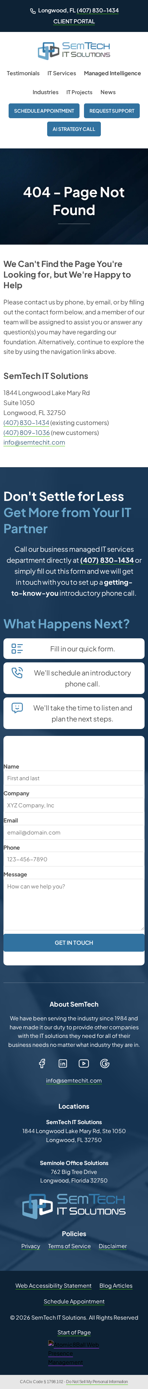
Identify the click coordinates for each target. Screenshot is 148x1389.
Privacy (30, 1246)
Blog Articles (116, 1285)
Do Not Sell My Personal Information (97, 1381)
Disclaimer (113, 1246)
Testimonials (23, 73)
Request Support (111, 111)
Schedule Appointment (44, 111)
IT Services (61, 73)
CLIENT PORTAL (74, 21)
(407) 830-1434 (98, 10)
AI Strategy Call (74, 129)
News (108, 92)
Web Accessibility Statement (53, 1285)
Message (15, 874)
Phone (11, 847)
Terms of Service (69, 1246)
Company (16, 793)
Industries (46, 92)
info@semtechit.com (34, 442)
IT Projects (79, 92)
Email (10, 820)
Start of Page (74, 1332)
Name (11, 766)
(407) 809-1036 (26, 432)
